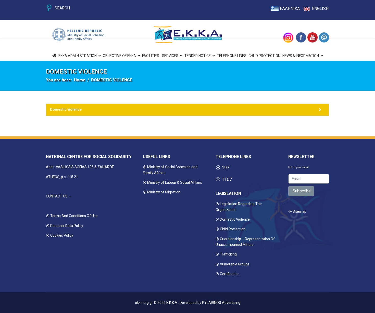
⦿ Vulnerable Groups (232, 264)
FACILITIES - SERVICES (160, 56)
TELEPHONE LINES (231, 56)
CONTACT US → (59, 196)
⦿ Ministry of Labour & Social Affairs (172, 182)
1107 (227, 179)
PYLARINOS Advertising (221, 303)
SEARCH (62, 8)
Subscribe (301, 191)
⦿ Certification (228, 274)
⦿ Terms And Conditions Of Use (72, 216)
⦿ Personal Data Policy (64, 226)
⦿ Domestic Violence (233, 219)
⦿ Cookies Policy (59, 235)
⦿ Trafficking (226, 254)
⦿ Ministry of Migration (161, 192)
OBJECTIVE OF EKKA (119, 56)
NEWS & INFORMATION (300, 56)
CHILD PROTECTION (264, 56)
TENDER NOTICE (197, 56)
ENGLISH (320, 8)
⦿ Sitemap (297, 211)
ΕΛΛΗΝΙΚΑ (290, 8)
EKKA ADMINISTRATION (77, 56)
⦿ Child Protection (230, 229)
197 (225, 167)
